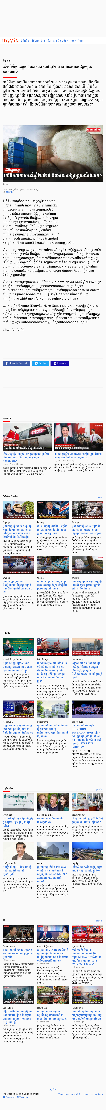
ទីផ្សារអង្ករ (9, 192)
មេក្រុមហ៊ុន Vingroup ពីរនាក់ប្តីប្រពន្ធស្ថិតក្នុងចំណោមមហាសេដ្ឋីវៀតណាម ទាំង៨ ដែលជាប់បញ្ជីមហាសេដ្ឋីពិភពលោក (52, 955)
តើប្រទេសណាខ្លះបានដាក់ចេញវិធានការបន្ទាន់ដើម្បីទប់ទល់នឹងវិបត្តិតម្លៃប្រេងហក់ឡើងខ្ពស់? (18, 729)
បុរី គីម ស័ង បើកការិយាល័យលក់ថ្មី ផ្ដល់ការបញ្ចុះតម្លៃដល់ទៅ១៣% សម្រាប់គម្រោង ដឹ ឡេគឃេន (52, 731)
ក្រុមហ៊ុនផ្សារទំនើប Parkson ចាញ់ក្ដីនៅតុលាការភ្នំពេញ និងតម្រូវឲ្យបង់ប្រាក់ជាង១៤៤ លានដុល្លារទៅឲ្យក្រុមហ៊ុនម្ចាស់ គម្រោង (52, 874)
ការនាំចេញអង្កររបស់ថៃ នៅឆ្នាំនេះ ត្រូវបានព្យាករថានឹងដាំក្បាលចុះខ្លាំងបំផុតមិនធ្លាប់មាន (53, 530)
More (99, 497)
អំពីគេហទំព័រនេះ (63, 1094)
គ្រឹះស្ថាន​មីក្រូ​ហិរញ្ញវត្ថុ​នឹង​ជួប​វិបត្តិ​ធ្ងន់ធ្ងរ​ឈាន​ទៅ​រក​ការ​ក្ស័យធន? (87, 820)
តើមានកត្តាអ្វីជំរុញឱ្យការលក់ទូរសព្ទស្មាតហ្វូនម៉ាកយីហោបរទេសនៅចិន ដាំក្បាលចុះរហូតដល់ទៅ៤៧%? (26, 458)
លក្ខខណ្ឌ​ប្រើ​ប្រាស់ (97, 1094)
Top (54, 1089)
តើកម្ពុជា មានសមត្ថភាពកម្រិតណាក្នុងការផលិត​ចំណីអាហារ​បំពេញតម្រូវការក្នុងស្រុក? (52, 1015)
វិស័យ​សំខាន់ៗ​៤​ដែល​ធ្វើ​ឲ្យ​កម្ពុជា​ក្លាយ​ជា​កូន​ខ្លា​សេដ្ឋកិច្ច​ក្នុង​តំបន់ (87, 869)
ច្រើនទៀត (99, 789)
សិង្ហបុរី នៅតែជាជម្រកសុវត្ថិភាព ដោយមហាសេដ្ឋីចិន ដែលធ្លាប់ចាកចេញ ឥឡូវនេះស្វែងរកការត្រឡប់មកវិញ (18, 1017)
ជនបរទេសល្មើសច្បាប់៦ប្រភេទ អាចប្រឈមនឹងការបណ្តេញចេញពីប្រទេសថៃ (18, 953)
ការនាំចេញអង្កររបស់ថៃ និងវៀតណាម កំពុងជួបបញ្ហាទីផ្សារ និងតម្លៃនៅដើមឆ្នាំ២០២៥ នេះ (17, 587)
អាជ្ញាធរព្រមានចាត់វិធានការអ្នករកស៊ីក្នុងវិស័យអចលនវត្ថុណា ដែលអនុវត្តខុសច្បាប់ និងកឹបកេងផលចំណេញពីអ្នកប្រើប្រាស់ (87, 670)
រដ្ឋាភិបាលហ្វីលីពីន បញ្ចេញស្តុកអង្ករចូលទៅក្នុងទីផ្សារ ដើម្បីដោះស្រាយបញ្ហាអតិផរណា (52, 585)
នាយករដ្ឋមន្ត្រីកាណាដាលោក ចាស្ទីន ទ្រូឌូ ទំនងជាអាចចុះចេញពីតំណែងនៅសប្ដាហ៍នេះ (78, 456)
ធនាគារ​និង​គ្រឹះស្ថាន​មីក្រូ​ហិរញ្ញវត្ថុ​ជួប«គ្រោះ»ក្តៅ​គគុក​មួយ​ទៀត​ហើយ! (18, 822)
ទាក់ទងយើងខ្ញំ (75, 1094)
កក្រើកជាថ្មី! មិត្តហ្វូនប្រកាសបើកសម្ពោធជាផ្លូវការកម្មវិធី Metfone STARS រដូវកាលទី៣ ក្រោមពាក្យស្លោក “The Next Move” (87, 957)
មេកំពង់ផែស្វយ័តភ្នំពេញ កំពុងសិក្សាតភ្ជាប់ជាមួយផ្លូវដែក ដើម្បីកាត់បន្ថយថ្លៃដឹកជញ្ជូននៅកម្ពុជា (87, 1015)
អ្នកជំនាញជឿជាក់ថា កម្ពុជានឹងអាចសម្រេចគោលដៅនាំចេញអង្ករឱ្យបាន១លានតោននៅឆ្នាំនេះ (87, 530)
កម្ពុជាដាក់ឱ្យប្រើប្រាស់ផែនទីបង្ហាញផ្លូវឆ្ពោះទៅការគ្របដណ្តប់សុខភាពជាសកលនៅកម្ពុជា (18, 667)
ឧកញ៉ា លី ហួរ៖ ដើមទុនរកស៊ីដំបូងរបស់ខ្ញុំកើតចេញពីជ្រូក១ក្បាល (17, 871)
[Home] (10, 41)
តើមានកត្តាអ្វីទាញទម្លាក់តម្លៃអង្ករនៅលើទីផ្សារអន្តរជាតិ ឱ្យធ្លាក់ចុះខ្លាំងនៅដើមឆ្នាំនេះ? (87, 585)
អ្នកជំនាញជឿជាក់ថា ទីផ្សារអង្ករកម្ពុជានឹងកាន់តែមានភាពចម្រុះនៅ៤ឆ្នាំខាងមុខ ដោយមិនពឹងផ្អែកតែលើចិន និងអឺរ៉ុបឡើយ (17, 531)
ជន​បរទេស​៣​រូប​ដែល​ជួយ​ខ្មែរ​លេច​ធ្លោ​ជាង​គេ (50, 820)
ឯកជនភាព (85, 1094)
